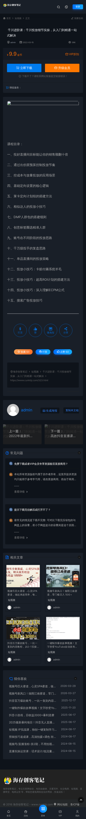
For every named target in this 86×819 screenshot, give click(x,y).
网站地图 (62, 804)
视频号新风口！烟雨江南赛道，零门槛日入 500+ (62, 592)
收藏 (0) (24, 351)
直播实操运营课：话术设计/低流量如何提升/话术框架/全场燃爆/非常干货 (33, 751)
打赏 (44, 351)
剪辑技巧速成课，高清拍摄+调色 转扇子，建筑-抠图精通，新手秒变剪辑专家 (33, 736)
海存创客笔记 (20, 371)
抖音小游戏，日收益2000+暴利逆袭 (31, 715)
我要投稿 (78, 18)
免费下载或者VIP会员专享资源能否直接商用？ (41, 463)
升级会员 (63, 68)
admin (13, 42)
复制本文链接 (73, 410)
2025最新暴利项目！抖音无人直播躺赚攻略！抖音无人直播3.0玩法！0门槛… (33, 722)
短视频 (18, 18)
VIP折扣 (74, 54)
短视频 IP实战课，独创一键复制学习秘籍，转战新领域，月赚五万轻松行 (33, 729)
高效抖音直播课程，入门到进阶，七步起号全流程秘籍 (64, 436)
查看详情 (19, 491)
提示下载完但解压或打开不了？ (32, 509)
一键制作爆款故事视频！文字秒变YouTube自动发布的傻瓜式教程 (62, 645)
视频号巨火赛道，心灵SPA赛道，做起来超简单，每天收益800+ (22, 593)
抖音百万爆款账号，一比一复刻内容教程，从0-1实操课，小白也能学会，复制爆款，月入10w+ (22, 645)
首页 (8, 18)
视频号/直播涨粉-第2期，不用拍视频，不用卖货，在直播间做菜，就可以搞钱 (33, 744)
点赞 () (64, 351)
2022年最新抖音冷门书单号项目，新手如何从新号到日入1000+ (22, 436)
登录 (78, 6)
